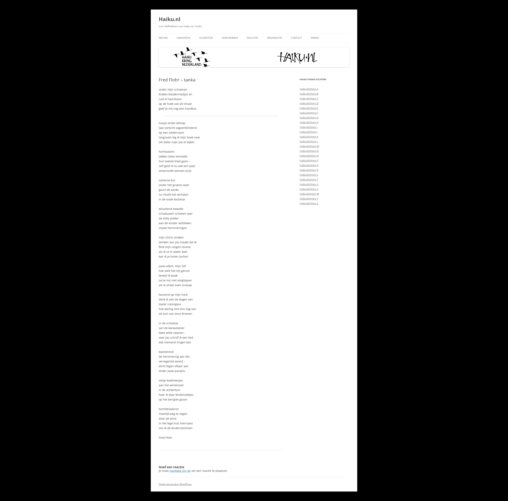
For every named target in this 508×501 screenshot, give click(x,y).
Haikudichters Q (309, 165)
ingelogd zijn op (180, 471)
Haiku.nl (169, 19)
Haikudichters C (309, 98)
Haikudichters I (309, 127)
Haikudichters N (309, 151)
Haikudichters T (309, 179)
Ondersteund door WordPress (175, 484)
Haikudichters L (309, 141)
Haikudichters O (309, 155)
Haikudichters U (309, 184)
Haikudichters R (309, 170)
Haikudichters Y (309, 198)
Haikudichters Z (309, 203)
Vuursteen (206, 38)
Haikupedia (183, 38)
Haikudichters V (309, 189)
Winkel (315, 38)
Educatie (252, 38)
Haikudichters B (309, 94)
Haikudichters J (308, 132)
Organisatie (274, 38)
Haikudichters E (309, 108)
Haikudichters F (309, 113)
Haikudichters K (309, 136)
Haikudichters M (309, 146)
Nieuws (163, 38)
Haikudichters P (309, 160)
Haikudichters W (309, 194)
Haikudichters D (309, 103)
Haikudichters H (309, 122)
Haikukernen (230, 38)
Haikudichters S (309, 175)
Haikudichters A (309, 89)
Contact (296, 38)
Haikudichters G (309, 117)
